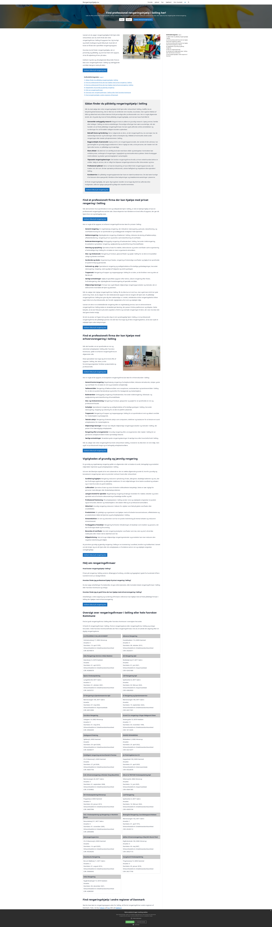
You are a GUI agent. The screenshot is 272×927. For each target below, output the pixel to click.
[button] (137, 918)
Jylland (157, 2)
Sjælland (168, 2)
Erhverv (129, 19)
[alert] (136, 918)
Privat (121, 19)
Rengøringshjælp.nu (91, 2)
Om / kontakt (178, 2)
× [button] (270, 910)
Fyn (162, 2)
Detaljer (150, 916)
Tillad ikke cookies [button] (141, 921)
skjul (101, 77)
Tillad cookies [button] (130, 921)
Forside (150, 2)
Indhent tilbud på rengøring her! (143, 19)
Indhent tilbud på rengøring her (95, 70)
